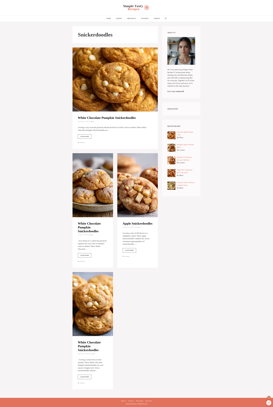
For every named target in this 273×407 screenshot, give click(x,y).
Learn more (84, 136)
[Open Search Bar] (165, 18)
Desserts (145, 18)
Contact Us (131, 401)
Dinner (157, 18)
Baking (119, 18)
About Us (123, 401)
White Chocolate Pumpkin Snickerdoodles (107, 117)
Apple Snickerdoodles (137, 223)
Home (109, 18)
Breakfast (131, 18)
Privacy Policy (139, 401)
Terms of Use (148, 401)
